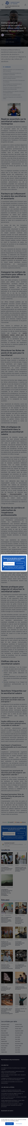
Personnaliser (19, 1123)
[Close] (24, 557)
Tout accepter (9, 1123)
